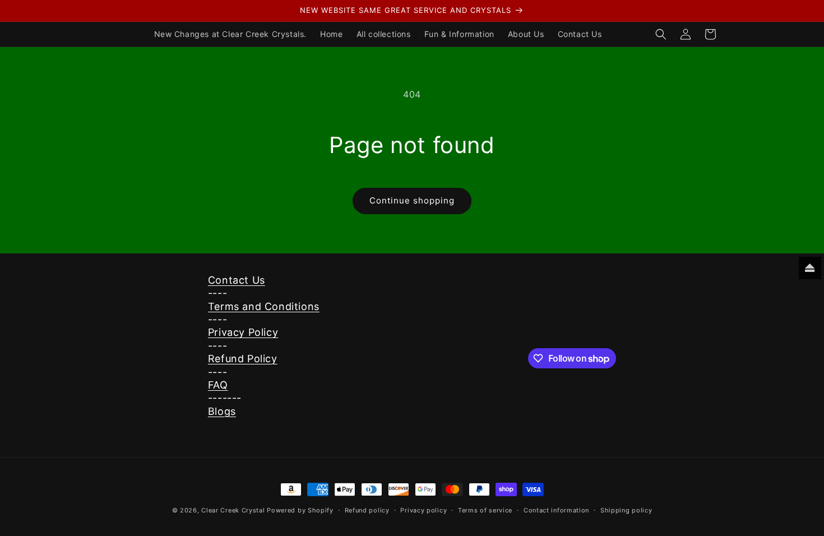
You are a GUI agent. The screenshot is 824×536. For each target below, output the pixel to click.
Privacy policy (423, 510)
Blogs (222, 411)
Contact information (556, 510)
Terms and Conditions (264, 306)
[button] (661, 34)
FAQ (218, 385)
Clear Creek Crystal (233, 510)
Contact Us (236, 280)
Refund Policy (242, 358)
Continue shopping (412, 200)
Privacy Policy (243, 332)
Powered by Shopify (300, 510)
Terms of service (485, 510)
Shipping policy (626, 510)
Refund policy (367, 510)
